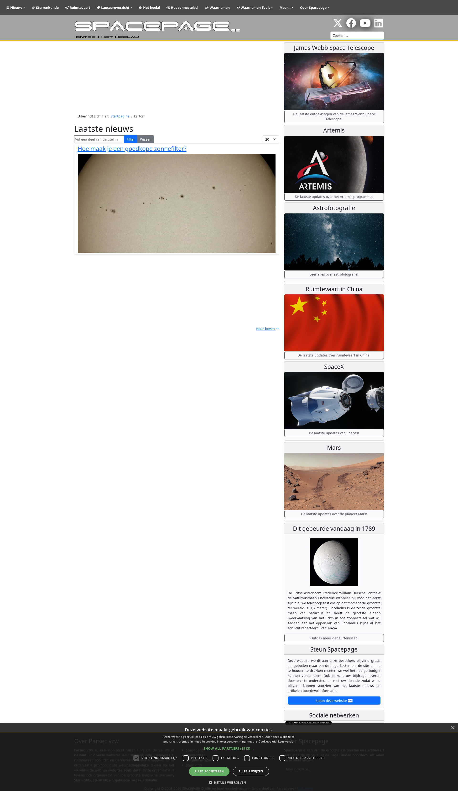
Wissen (145, 139)
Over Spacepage (313, 7)
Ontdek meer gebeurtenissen (334, 638)
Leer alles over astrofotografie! (334, 274)
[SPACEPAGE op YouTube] (365, 25)
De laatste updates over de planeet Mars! (334, 514)
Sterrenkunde (47, 7)
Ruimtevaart (79, 7)
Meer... (285, 7)
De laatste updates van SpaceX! (334, 433)
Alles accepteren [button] (209, 771)
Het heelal (151, 7)
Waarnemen (219, 7)
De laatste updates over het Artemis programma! (334, 196)
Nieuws (15, 7)
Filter (131, 139)
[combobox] (357, 36)
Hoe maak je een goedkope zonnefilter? (132, 149)
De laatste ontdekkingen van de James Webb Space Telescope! (334, 116)
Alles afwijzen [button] (251, 771)
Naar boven (266, 328)
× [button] (452, 728)
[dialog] (229, 757)
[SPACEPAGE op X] (338, 25)
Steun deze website (332, 700)
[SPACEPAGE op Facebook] (351, 25)
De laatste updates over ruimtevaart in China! (333, 355)
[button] (229, 748)
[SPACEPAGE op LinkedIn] (378, 25)
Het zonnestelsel (184, 7)
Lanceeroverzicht (114, 7)
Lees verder (286, 741)
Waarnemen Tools (255, 7)
